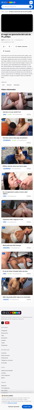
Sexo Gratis (4, 390)
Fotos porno (4, 333)
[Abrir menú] (31, 2)
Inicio (2, 11)
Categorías (4, 330)
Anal (6, 11)
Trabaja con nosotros (7, 360)
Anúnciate (4, 362)
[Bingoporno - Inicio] (11, 313)
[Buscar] (30, 7)
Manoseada (16, 84)
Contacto (3, 353)
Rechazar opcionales (13, 406)
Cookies (3, 373)
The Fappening (5, 388)
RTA (7, 322)
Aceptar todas (27, 406)
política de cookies (12, 402)
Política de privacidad (7, 370)
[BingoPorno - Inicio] (14, 2)
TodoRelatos (4, 393)
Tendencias (4, 345)
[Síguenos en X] (2, 322)
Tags (2, 335)
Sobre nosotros (5, 355)
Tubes (3, 342)
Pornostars (4, 338)
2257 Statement (5, 375)
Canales (3, 340)
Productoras (4, 358)
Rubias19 (3, 385)
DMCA (3, 377)
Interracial (9, 84)
